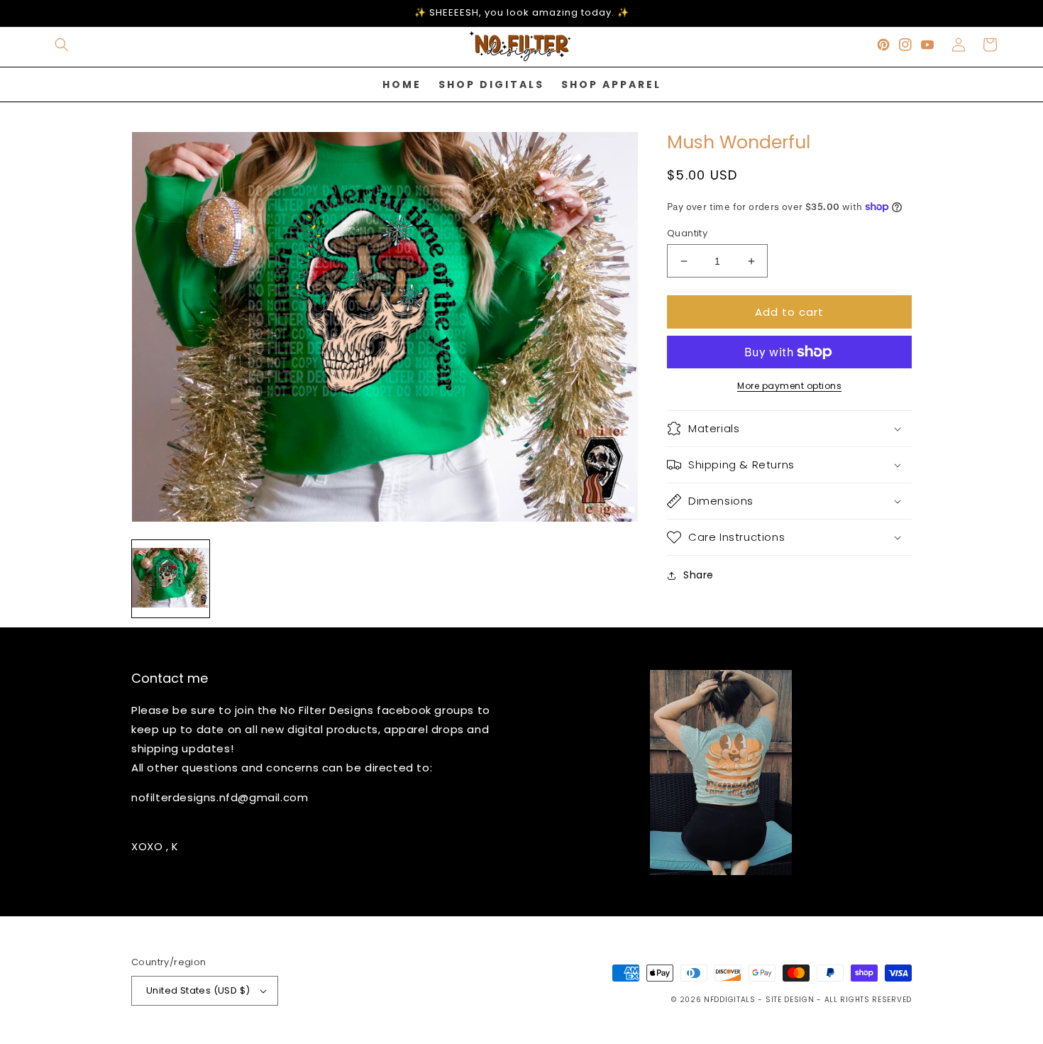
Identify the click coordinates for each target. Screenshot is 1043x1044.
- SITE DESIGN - (791, 999)
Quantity (687, 233)
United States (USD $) (198, 990)
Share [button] (698, 575)
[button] (61, 44)
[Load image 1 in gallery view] (170, 578)
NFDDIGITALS (731, 999)
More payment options (789, 386)
